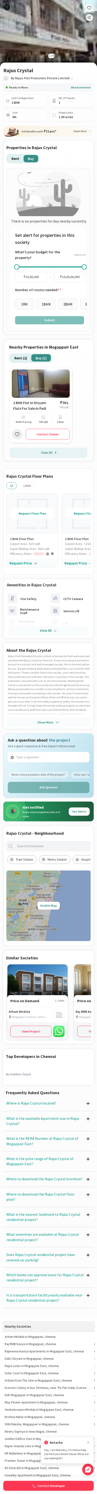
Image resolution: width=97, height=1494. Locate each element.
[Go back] (7, 7)
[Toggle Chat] (88, 1469)
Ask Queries (49, 787)
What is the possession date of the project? (38, 775)
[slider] (16, 267)
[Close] (88, 1442)
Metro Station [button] (57, 859)
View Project (31, 1031)
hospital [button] (87, 859)
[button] (34, 553)
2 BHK (27, 486)
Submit (49, 320)
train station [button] (24, 859)
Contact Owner (47, 434)
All (11, 486)
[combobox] (52, 846)
